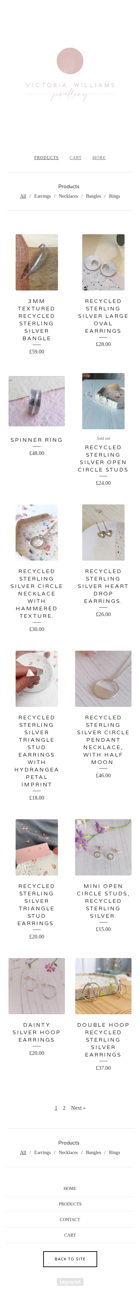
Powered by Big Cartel (70, 1282)
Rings (114, 196)
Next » (78, 1108)
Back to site (70, 1259)
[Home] (70, 80)
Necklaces (68, 196)
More (99, 157)
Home (70, 1188)
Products (46, 157)
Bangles (93, 196)
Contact (70, 1219)
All (23, 196)
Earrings (42, 196)
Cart (76, 157)
